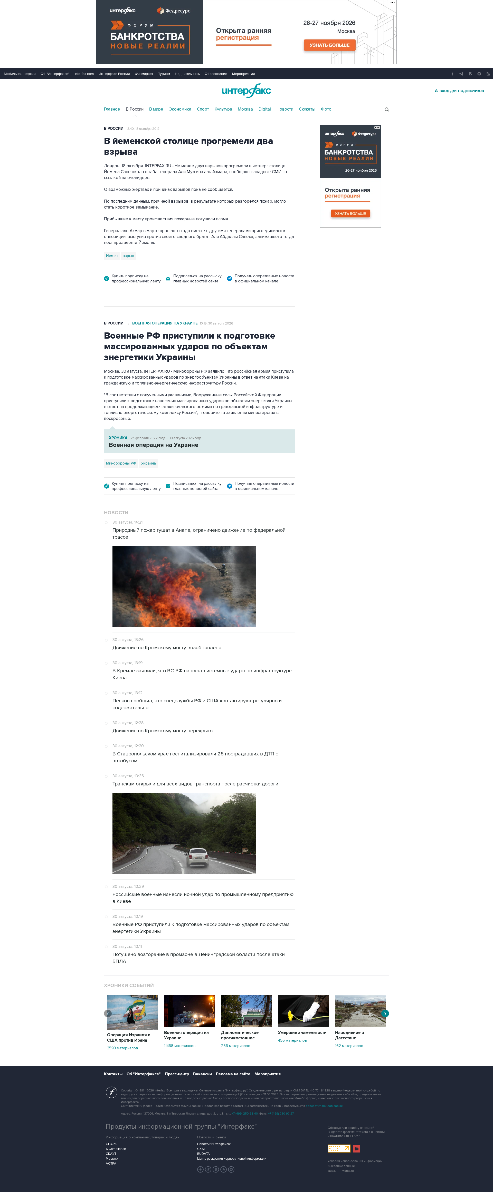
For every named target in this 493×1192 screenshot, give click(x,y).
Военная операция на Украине (165, 323)
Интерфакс (246, 90)
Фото (326, 109)
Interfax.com (84, 74)
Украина (148, 463)
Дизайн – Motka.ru (341, 1171)
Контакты (113, 1074)
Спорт (203, 109)
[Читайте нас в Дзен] (200, 1169)
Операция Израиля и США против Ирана (128, 1037)
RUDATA (203, 1154)
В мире (156, 109)
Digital (265, 109)
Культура (223, 109)
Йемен (112, 255)
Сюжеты (307, 109)
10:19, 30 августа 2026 (216, 323)
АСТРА (111, 1163)
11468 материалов (179, 1045)
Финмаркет (144, 74)
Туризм (164, 74)
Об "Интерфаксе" (55, 74)
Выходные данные (341, 1166)
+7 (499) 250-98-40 (245, 1114)
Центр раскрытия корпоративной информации (231, 1159)
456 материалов (292, 1040)
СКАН (201, 1149)
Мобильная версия (20, 74)
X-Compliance (116, 1149)
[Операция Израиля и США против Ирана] (132, 1028)
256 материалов (235, 1045)
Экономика (180, 109)
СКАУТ (111, 1154)
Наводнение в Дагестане (349, 1035)
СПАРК (111, 1144)
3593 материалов (122, 1048)
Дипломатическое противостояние (240, 1035)
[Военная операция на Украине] (189, 1026)
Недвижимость (187, 74)
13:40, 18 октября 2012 (142, 129)
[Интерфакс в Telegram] (208, 1169)
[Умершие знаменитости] (303, 1026)
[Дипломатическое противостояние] (246, 1026)
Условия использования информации (355, 1161)
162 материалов (349, 1045)
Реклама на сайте (233, 1074)
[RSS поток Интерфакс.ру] (223, 1169)
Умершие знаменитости (302, 1032)
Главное (112, 109)
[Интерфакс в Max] (231, 1169)
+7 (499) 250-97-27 (281, 1114)
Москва (245, 109)
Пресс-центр (177, 1074)
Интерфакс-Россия (114, 74)
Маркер (112, 1159)
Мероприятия (243, 74)
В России (135, 109)
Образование (216, 74)
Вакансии (202, 1074)
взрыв (128, 255)
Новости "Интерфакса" (214, 1144)
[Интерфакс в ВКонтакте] (216, 1169)
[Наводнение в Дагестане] (360, 1026)
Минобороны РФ (121, 463)
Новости (285, 109)
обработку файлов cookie (324, 1106)
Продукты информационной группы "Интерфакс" (181, 1126)
